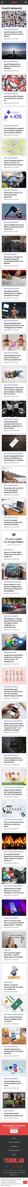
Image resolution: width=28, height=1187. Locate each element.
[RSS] (21, 1166)
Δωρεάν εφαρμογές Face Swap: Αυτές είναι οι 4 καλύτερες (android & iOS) (13, 357)
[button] (2, 2)
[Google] (17, 1166)
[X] (10, 1166)
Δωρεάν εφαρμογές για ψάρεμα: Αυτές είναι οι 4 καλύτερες (12, 66)
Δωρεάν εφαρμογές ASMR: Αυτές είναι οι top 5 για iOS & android (13, 34)
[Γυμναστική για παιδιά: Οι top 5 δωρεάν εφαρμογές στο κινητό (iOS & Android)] (14, 777)
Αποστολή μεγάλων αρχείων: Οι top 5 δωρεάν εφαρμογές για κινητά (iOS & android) (14, 130)
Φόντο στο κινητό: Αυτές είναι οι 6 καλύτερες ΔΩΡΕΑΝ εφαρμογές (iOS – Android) (14, 923)
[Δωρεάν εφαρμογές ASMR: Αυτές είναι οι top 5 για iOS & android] (14, 19)
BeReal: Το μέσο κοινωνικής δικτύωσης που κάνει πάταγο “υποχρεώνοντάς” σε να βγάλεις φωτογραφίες (14, 727)
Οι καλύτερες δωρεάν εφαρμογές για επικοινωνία (13, 1114)
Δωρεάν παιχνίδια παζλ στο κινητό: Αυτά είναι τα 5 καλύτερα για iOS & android (13, 163)
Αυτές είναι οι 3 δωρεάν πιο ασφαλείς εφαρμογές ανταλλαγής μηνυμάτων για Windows (13, 260)
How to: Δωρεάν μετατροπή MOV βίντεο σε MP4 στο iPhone (13, 824)
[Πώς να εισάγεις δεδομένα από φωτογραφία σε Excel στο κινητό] (14, 1004)
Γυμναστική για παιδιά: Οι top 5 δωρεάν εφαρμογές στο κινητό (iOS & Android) (13, 792)
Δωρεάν (14, 652)
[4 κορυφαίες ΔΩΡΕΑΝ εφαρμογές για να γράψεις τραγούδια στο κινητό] (14, 278)
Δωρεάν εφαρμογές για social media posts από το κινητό (13, 1083)
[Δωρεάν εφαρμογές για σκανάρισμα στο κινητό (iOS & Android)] (14, 1036)
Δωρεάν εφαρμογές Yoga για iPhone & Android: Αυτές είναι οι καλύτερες (14, 227)
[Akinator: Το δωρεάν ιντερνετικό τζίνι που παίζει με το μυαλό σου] (14, 972)
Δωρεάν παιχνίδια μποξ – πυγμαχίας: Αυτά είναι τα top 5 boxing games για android (14, 325)
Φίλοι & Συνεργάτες (14, 1142)
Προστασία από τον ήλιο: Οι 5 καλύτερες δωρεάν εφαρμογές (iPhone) (13, 490)
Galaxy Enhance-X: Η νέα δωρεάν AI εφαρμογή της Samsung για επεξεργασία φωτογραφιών (13, 587)
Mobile (5, 29)
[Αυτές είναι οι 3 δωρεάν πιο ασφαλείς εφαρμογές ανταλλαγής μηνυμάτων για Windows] (14, 244)
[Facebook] (6, 1166)
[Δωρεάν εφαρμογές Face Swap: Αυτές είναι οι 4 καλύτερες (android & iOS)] (14, 342)
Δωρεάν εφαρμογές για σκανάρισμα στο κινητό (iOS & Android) (13, 1051)
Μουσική (16, 288)
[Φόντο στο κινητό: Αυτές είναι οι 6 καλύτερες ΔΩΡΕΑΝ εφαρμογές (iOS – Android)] (14, 908)
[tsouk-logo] (14, 2)
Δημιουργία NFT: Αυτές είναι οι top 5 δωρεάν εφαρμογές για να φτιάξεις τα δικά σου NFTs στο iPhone (13, 391)
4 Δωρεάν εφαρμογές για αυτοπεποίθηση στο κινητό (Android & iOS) (13, 760)
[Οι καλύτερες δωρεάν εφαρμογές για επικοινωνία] (14, 1100)
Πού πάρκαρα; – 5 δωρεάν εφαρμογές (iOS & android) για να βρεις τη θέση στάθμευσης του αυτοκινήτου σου (13, 623)
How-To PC (15, 517)
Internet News (8, 652)
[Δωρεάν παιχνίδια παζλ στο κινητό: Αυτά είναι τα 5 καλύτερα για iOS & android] (14, 147)
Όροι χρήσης (14, 1146)
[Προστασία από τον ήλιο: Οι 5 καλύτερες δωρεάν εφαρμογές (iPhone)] (14, 475)
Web (5, 254)
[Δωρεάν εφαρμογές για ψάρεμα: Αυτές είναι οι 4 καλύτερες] (14, 51)
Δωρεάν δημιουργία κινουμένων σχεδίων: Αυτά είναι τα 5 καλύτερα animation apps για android (13, 692)
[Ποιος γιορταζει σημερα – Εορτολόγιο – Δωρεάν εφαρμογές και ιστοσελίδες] (14, 940)
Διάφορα (6, 982)
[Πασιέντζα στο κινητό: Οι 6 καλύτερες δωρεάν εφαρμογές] (14, 180)
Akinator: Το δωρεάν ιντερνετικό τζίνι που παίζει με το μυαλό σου (13, 987)
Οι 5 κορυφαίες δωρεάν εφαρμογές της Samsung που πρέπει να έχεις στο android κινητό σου (14, 857)
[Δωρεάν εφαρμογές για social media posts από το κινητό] (14, 1068)
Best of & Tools (8, 787)
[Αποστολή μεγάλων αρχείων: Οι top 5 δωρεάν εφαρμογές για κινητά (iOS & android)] (14, 115)
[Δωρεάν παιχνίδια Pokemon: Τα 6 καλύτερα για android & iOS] (14, 83)
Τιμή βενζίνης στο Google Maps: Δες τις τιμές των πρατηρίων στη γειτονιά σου (14, 890)
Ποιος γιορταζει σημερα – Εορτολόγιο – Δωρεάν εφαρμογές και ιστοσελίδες (13, 955)
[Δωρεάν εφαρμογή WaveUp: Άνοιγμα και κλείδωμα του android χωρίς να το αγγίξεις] (14, 443)
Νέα (12, 549)
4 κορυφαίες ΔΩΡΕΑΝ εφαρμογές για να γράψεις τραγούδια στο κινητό (13, 293)
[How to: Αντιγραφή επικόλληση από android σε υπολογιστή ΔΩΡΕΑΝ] (14, 507)
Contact (14, 1154)
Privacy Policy (13, 1172)
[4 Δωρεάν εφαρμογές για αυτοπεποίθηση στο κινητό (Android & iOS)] (14, 745)
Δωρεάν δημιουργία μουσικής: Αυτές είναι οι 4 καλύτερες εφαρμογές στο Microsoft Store (13, 425)
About (14, 1138)
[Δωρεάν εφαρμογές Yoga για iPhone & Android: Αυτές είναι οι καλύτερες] (14, 212)
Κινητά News (7, 549)
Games (5, 93)
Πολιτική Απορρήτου (14, 1150)
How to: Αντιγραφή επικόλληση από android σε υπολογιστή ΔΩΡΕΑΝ (13, 522)
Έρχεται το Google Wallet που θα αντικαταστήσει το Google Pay (13, 554)
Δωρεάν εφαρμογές (13, 29)
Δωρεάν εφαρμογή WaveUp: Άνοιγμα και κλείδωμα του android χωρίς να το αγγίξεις (13, 458)
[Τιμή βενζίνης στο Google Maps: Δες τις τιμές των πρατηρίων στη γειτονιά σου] (14, 875)
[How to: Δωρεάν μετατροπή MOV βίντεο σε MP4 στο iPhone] (14, 809)
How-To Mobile (8, 453)
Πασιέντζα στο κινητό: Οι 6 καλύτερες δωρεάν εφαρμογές (13, 195)
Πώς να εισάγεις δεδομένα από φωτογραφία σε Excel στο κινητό (13, 1019)
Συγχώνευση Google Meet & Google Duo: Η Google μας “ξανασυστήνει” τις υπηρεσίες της (13, 658)
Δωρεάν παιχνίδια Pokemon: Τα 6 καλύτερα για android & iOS (14, 98)
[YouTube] (14, 1166)
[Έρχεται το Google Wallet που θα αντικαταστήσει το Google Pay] (14, 539)
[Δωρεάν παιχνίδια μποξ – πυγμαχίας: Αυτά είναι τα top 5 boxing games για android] (14, 310)
